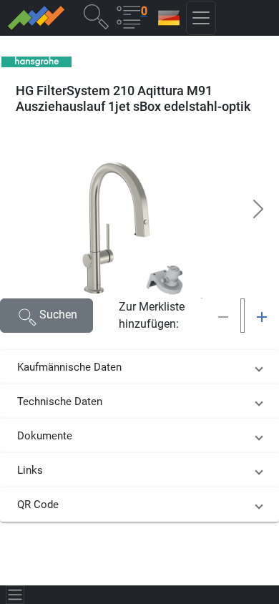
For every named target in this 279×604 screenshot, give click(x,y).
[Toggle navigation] (15, 594)
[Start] (35, 18)
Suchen (58, 314)
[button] (95, 16)
